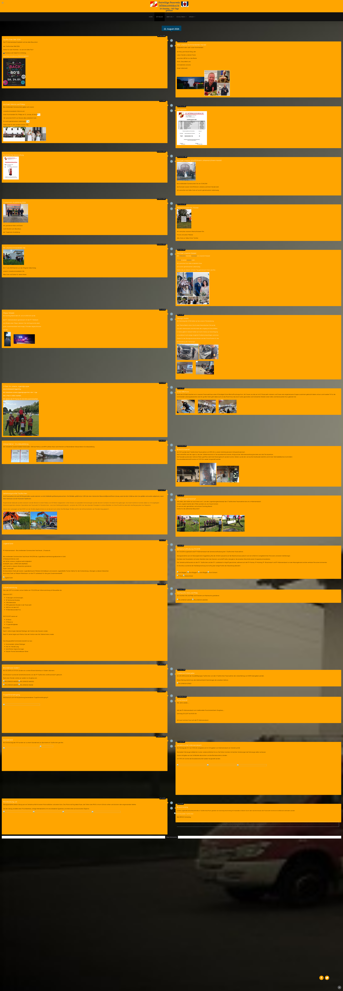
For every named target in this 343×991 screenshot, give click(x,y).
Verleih (191, 17)
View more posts (171, 837)
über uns (169, 17)
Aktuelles (159, 17)
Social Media (181, 17)
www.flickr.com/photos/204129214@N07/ (16, 56)
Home (151, 17)
